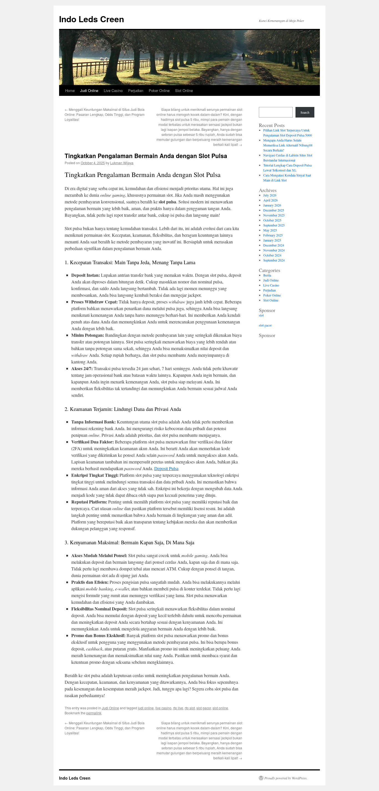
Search (304, 112)
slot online (220, 707)
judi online (146, 707)
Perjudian (135, 90)
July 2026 (269, 195)
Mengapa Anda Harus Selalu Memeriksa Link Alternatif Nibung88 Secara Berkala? (287, 145)
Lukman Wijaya (121, 162)
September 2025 (274, 225)
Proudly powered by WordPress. (285, 778)
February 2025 (273, 235)
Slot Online (184, 90)
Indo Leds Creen (91, 19)
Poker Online (159, 90)
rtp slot (190, 707)
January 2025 (272, 240)
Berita (267, 275)
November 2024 (274, 250)
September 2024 (274, 260)
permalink (93, 712)
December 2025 (273, 210)
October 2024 (272, 255)
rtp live (178, 707)
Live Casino (113, 90)
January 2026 (272, 205)
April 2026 (270, 200)
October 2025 (272, 220)
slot (261, 315)
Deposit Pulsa (166, 468)
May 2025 (270, 230)
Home (70, 90)
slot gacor (203, 707)
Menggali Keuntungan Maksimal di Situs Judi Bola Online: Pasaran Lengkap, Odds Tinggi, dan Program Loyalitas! (105, 114)
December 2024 (273, 245)
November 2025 (274, 215)
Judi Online (89, 90)
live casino (163, 707)
